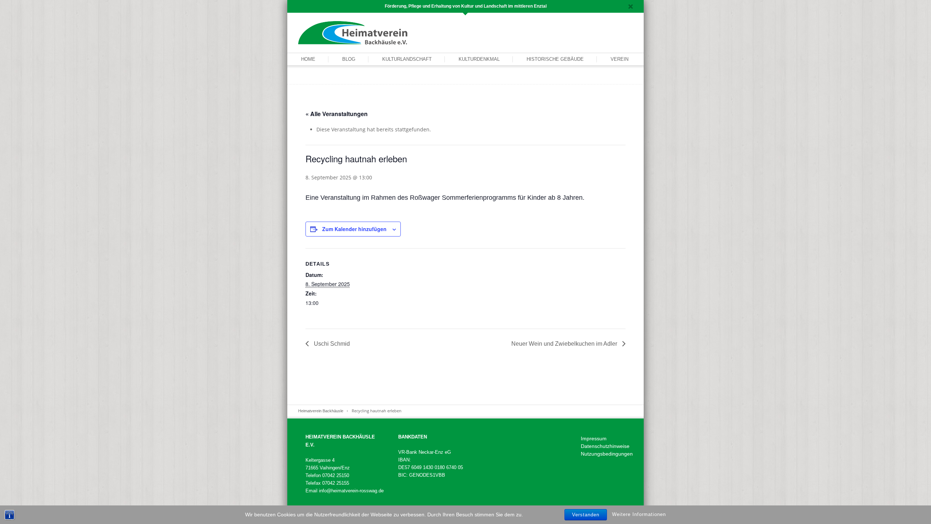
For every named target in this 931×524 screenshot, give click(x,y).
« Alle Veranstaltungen (336, 114)
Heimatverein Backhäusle (320, 411)
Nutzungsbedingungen (607, 454)
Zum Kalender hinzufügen (354, 229)
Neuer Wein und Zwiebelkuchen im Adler (565, 344)
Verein (619, 59)
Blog (348, 59)
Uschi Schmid (331, 344)
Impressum (594, 438)
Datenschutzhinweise (605, 446)
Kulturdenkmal (479, 59)
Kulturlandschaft (407, 59)
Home (308, 59)
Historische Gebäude (555, 59)
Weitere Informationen (639, 514)
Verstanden (585, 514)
